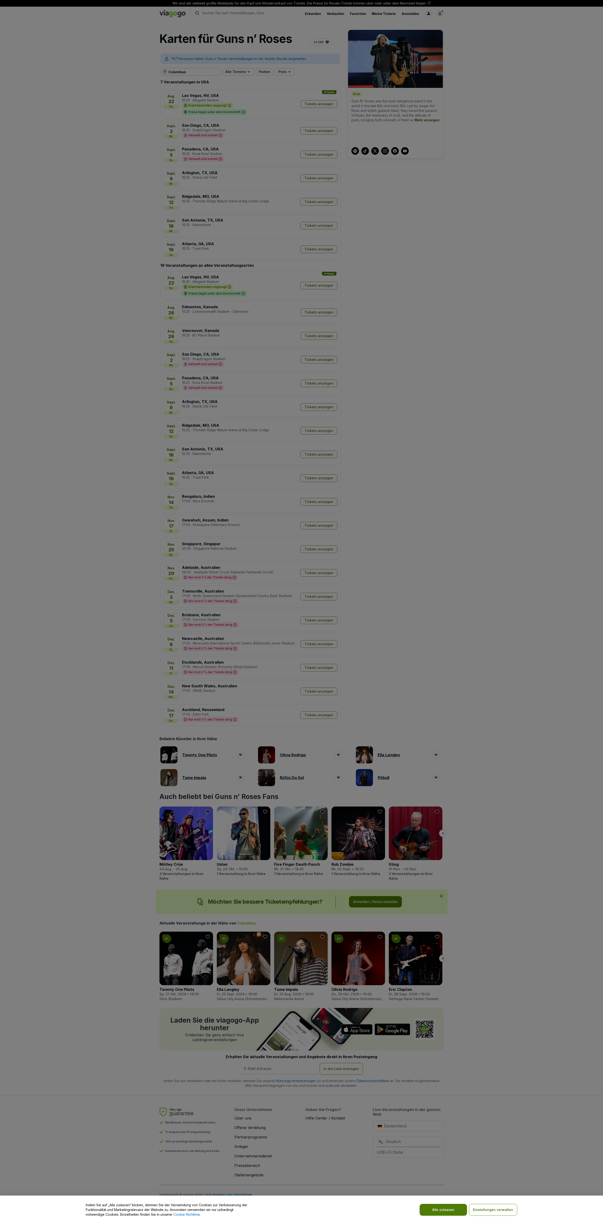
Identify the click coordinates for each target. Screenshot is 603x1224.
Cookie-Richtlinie (186, 1214)
